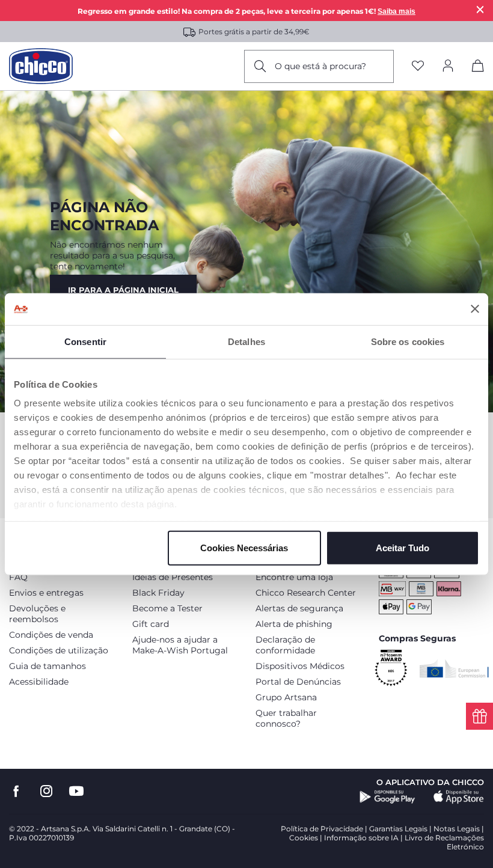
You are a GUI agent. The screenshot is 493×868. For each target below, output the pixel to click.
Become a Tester (167, 608)
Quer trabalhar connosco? (286, 718)
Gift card (150, 624)
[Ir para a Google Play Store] (387, 797)
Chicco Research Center (306, 592)
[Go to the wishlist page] (418, 66)
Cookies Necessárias (244, 547)
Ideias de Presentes (172, 577)
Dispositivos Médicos (300, 666)
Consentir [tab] (85, 341)
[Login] (448, 66)
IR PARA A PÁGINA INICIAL (123, 290)
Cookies (303, 837)
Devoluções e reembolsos (37, 614)
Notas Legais (456, 828)
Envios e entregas (46, 592)
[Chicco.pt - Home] (41, 66)
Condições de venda (51, 634)
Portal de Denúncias (298, 681)
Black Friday (158, 592)
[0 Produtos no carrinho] (478, 68)
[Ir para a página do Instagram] (46, 791)
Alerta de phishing (294, 624)
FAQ (18, 577)
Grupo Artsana (286, 697)
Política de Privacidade (322, 828)
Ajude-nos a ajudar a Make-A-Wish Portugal (180, 645)
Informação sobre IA (361, 837)
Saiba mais (396, 11)
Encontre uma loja (294, 577)
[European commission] (454, 668)
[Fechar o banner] (475, 309)
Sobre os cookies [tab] (408, 341)
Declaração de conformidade (285, 645)
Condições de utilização (58, 650)
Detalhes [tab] (246, 341)
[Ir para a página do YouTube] (76, 791)
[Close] (480, 9)
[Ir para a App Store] (458, 797)
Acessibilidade (39, 681)
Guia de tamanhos (47, 666)
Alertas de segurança (299, 608)
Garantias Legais (398, 828)
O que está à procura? (320, 66)
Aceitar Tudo (402, 547)
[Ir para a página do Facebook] (16, 791)
